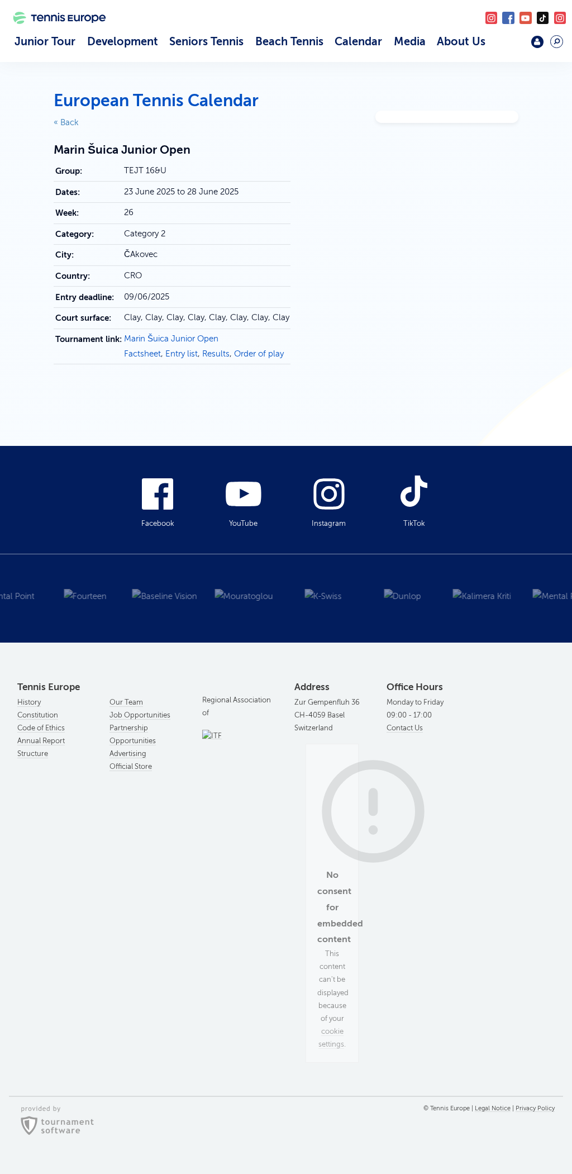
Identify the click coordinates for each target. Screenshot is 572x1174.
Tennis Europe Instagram (560, 17)
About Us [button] (461, 41)
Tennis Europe (55, 32)
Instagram (329, 523)
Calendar (358, 41)
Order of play (259, 353)
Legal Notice (493, 1108)
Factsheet (142, 353)
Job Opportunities (139, 715)
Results (216, 353)
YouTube (525, 17)
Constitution (37, 715)
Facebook (508, 17)
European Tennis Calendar (156, 100)
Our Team (126, 702)
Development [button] (122, 41)
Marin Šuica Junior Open (171, 338)
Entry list (181, 353)
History (29, 702)
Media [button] (410, 41)
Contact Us (405, 728)
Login (537, 41)
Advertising (127, 754)
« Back (66, 122)
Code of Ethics (41, 728)
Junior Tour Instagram (491, 17)
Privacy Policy (535, 1108)
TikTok (543, 17)
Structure (32, 754)
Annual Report (41, 741)
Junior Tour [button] (45, 41)
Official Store (130, 767)
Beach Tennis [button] (289, 41)
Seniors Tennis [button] (206, 41)
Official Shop (512, 46)
